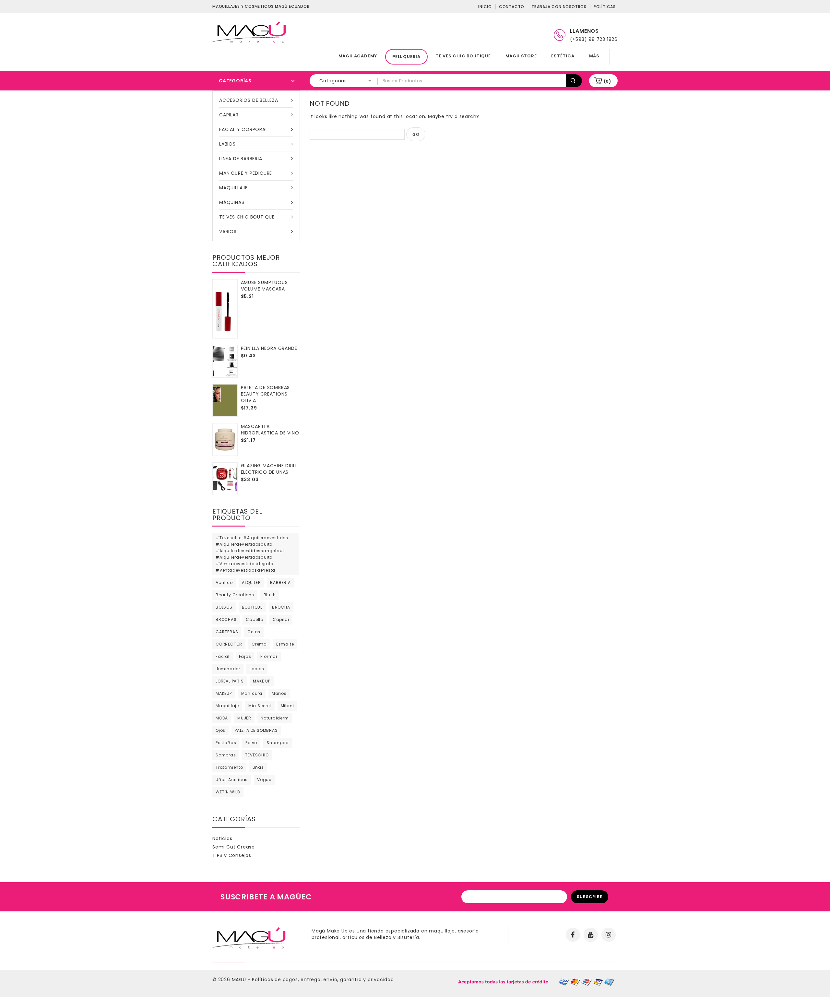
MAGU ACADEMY (357, 56)
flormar (269, 656)
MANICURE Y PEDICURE (245, 173)
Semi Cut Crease (233, 847)
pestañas (226, 742)
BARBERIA (280, 582)
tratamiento (229, 767)
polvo (251, 742)
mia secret (259, 705)
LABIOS (227, 144)
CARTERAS (227, 632)
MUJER (244, 718)
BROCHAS (226, 619)
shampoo (278, 742)
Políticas (605, 6)
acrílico (224, 582)
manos (279, 693)
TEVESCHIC (257, 755)
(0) (607, 81)
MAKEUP (224, 693)
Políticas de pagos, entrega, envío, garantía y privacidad (323, 979)
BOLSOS (224, 607)
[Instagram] (608, 935)
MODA (222, 718)
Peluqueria (406, 56)
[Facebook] (573, 935)
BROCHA (281, 607)
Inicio (485, 6)
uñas (258, 767)
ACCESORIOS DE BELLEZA (248, 100)
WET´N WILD (228, 792)
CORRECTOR (229, 644)
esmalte (285, 644)
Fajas (245, 656)
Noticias (222, 838)
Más (594, 56)
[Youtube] (591, 935)
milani (287, 705)
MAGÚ (240, 979)
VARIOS (228, 231)
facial (223, 656)
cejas (253, 632)
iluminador (228, 668)
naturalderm (275, 718)
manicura (251, 693)
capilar (281, 619)
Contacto (511, 6)
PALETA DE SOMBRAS (256, 730)
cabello (254, 619)
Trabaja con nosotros (559, 6)
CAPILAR (229, 115)
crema (259, 644)
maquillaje (227, 705)
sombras (226, 755)
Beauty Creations (235, 595)
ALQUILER (251, 582)
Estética (562, 56)
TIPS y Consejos (231, 855)
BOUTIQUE (252, 607)
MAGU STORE (521, 56)
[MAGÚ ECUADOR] (249, 32)
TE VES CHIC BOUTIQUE (463, 56)
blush (270, 595)
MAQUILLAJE (233, 187)
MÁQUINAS (231, 202)
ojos (220, 730)
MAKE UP (261, 681)
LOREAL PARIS (230, 681)
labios (257, 668)
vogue (264, 779)
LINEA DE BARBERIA (240, 158)
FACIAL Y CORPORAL (243, 129)
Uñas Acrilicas (232, 779)
